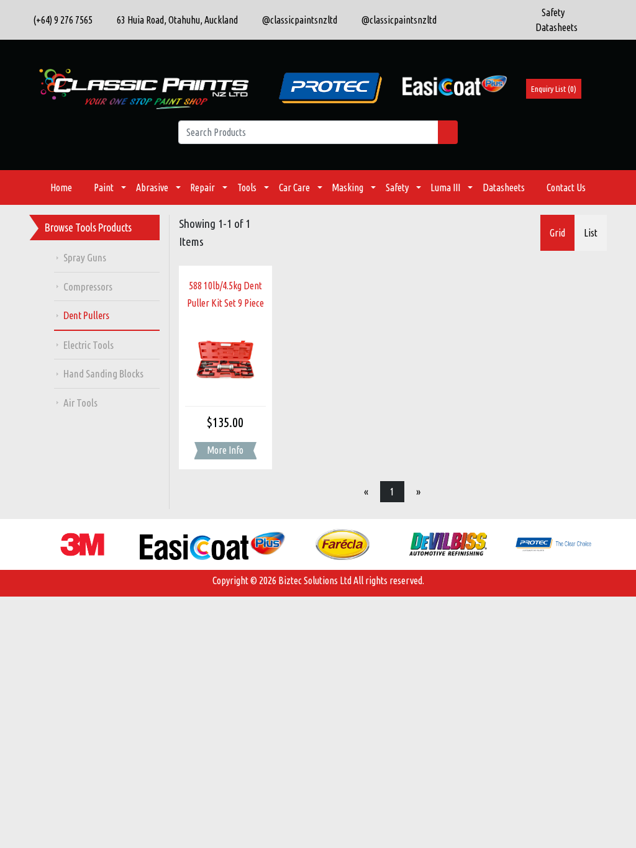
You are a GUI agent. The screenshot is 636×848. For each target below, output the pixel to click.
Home (61, 187)
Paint (104, 187)
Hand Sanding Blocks (103, 373)
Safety (397, 187)
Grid (557, 232)
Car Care (294, 187)
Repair (202, 187)
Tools (247, 187)
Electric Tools (88, 345)
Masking (347, 187)
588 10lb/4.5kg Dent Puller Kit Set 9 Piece (225, 294)
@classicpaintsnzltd (297, 19)
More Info (225, 450)
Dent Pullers (86, 315)
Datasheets (504, 187)
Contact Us (566, 187)
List (590, 232)
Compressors (87, 286)
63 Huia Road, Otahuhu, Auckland (174, 19)
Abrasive (152, 187)
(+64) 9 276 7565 (61, 19)
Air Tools (80, 402)
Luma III (445, 187)
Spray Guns (84, 257)
